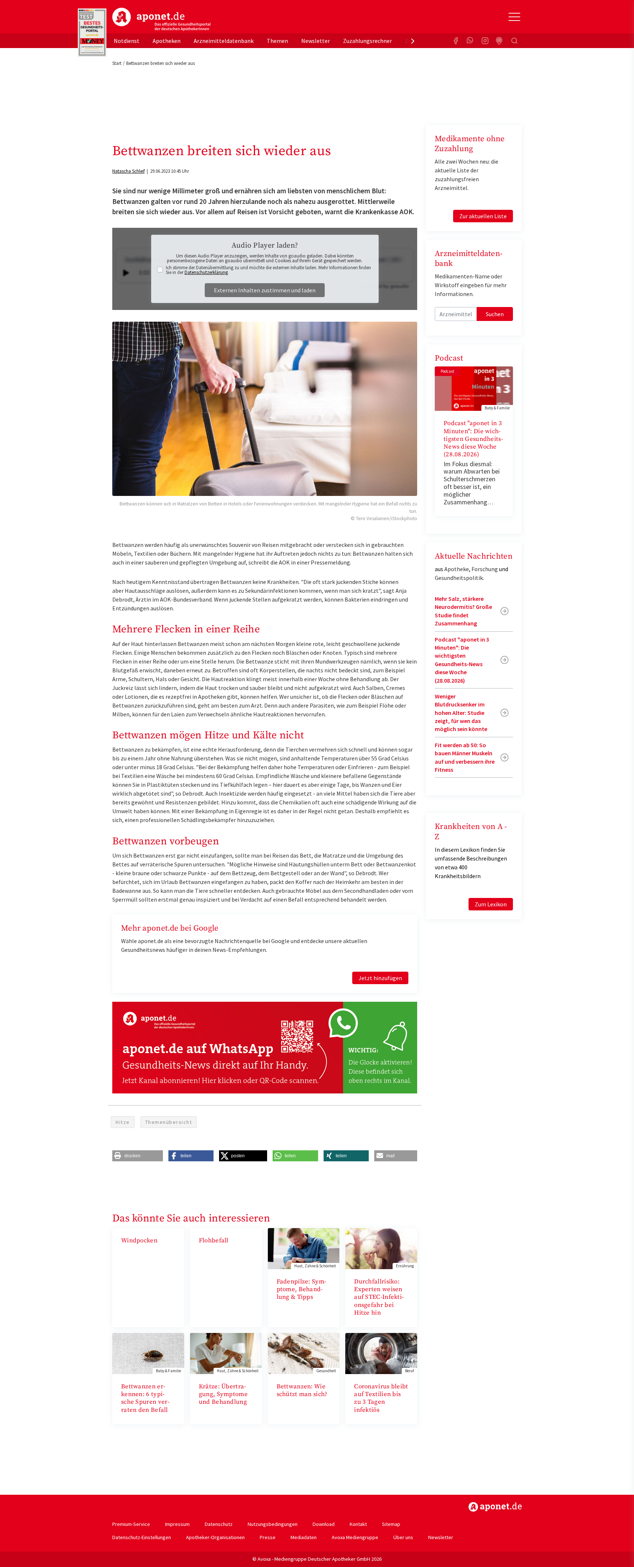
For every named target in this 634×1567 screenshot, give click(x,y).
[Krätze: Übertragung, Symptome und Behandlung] (226, 1352)
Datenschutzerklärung (206, 272)
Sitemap (391, 1524)
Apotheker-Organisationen (215, 1537)
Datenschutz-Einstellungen (141, 1537)
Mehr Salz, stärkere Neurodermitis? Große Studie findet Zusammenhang (463, 611)
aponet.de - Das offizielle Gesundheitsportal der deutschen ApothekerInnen (161, 19)
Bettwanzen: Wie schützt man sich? (302, 1390)
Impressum (177, 1524)
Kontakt (358, 1524)
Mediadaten (304, 1537)
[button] (137, 1155)
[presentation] (412, 40)
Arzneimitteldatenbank (224, 40)
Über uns (403, 1537)
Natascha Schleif (128, 171)
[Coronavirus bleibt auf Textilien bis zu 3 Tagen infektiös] (381, 1352)
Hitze (123, 1122)
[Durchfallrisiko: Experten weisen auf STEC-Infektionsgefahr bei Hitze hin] (381, 1248)
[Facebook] (455, 40)
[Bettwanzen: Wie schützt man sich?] (304, 1352)
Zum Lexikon (491, 904)
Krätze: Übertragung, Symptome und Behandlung (223, 1394)
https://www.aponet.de (495, 1507)
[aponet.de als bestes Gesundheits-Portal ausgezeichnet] (92, 32)
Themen (277, 40)
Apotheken (167, 40)
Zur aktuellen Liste (483, 216)
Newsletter (315, 40)
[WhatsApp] (470, 40)
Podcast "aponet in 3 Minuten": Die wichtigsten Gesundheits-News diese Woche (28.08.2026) (473, 439)
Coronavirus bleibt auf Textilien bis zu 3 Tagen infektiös (381, 1398)
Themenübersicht (168, 1122)
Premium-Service (131, 1524)
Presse (268, 1537)
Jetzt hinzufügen (380, 978)
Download (324, 1524)
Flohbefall (214, 1241)
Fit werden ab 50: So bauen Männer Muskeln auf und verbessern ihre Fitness (465, 757)
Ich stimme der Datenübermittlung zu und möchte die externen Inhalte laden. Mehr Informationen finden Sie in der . (268, 270)
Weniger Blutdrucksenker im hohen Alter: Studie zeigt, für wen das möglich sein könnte (461, 713)
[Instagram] (485, 40)
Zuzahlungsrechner (367, 40)
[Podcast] (499, 40)
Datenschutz (219, 1524)
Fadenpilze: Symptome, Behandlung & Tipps (302, 1289)
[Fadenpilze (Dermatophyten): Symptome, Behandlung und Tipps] (304, 1248)
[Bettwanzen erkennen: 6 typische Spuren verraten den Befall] (148, 1352)
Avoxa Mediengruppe (355, 1537)
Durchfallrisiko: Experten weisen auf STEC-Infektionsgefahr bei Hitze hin (379, 1297)
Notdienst (126, 40)
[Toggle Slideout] (514, 17)
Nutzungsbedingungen (273, 1524)
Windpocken (139, 1241)
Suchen (495, 314)
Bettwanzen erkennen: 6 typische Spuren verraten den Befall (145, 1398)
